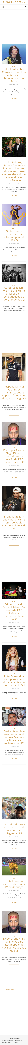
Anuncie (16, 1042)
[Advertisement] (14, 26)
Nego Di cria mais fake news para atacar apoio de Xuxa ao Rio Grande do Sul (14, 944)
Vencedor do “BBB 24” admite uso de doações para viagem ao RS (14, 829)
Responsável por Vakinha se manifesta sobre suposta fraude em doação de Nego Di (14, 392)
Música (14, 66)
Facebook (17, 1040)
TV (14, 878)
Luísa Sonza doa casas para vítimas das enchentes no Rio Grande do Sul (14, 680)
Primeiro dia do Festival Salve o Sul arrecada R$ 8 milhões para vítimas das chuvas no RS (14, 611)
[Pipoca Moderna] (3, 7)
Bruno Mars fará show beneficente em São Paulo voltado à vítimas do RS (14, 522)
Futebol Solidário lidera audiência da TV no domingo (14, 884)
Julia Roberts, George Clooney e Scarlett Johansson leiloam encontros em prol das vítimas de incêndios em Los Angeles (14, 171)
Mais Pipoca (9, 989)
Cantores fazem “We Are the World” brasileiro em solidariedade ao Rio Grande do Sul (14, 293)
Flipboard (9, 1042)
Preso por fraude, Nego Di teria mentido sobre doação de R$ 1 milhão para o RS (14, 456)
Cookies (11, 1040)
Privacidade (5, 1040)
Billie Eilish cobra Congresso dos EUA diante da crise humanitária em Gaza (14, 75)
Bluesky (4, 1042)
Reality (14, 228)
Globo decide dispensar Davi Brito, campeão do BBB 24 (14, 235)
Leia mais (14, 98)
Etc (14, 160)
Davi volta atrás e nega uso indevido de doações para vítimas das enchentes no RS (14, 737)
